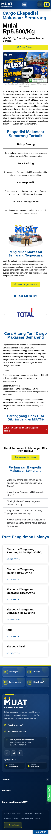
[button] (24, 4)
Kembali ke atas (14, 825)
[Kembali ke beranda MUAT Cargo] (15, 702)
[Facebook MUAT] (7, 753)
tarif (9, 629)
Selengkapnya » (13, 559)
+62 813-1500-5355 (17, 731)
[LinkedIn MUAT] (20, 753)
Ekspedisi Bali (16, 646)
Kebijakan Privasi (27, 818)
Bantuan (37, 818)
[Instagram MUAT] (13, 753)
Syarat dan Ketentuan (11, 818)
